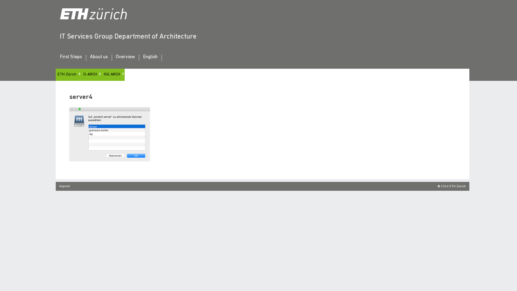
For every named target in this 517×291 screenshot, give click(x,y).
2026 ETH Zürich (453, 186)
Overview (125, 57)
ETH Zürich (67, 74)
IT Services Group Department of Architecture (128, 36)
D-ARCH (90, 74)
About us (99, 57)
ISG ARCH (112, 74)
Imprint (64, 186)
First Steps (71, 57)
